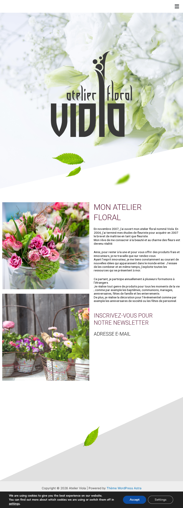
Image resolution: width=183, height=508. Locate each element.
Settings (160, 500)
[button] (177, 6)
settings (14, 504)
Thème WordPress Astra (124, 488)
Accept (134, 500)
